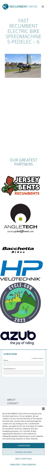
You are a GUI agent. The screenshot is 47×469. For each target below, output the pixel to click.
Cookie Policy (15, 464)
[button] (43, 409)
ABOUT (11, 399)
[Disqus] (23, 123)
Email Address (10, 369)
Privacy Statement (28, 464)
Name (6, 360)
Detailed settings (23, 452)
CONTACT (12, 403)
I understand (23, 445)
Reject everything (23, 459)
